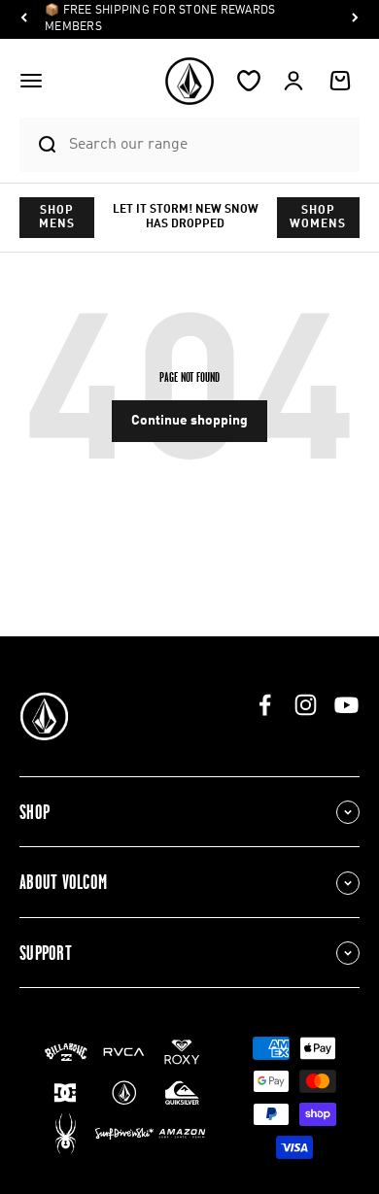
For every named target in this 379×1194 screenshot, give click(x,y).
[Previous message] (24, 20)
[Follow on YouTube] (346, 705)
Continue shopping (189, 420)
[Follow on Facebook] (265, 705)
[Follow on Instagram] (306, 705)
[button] (31, 80)
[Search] (38, 144)
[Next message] (355, 20)
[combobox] (209, 144)
